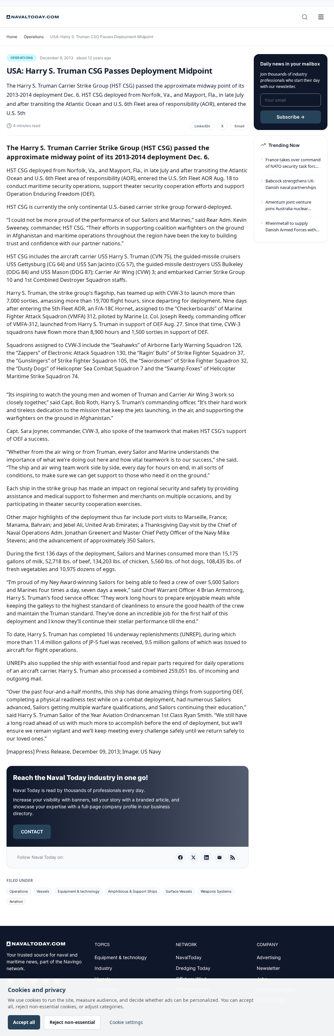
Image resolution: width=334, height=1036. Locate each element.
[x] (193, 857)
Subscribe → (291, 117)
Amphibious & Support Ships (132, 891)
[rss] (232, 857)
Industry (103, 968)
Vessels (43, 891)
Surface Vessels (179, 891)
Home (12, 36)
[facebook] (180, 857)
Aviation (16, 901)
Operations (34, 36)
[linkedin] (206, 857)
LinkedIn (202, 125)
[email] (219, 857)
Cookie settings (126, 1022)
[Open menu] (320, 16)
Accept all (24, 1022)
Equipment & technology (78, 891)
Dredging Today (193, 968)
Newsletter (268, 968)
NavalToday (189, 957)
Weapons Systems (216, 891)
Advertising (269, 957)
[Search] (304, 17)
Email (239, 125)
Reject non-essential (72, 1022)
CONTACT (32, 831)
